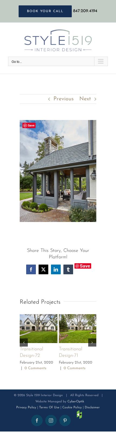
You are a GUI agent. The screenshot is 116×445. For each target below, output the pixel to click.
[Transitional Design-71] (78, 317)
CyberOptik (75, 401)
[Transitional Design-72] (38, 317)
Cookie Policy (72, 407)
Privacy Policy (26, 407)
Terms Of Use (49, 407)
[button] (24, 342)
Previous (63, 99)
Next (85, 99)
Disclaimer (92, 407)
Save (85, 266)
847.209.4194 (85, 11)
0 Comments (35, 368)
